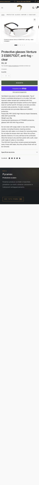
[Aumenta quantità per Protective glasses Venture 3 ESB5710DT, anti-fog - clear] (8, 76)
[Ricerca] (33, 8)
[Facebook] (9, 158)
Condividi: (4, 158)
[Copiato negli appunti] (20, 158)
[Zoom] (34, 19)
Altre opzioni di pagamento (19, 92)
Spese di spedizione (13, 65)
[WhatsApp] (17, 158)
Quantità (3, 72)
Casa (2, 14)
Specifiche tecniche (8, 152)
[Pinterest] (14, 158)
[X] (12, 158)
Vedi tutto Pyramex (12, 199)
